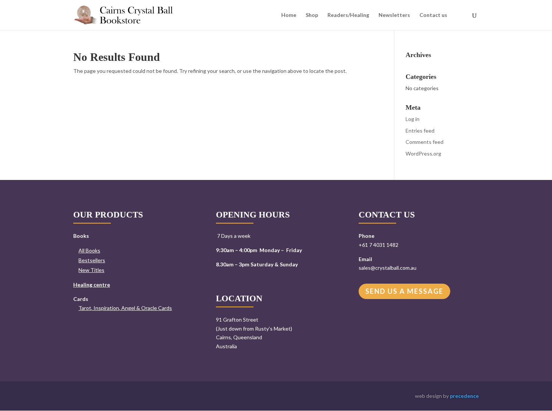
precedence (464, 396)
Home (288, 15)
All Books (89, 250)
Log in (412, 119)
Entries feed (420, 130)
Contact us (433, 15)
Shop (312, 15)
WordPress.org (423, 153)
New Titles (91, 270)
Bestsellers (91, 260)
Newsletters (394, 15)
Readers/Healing (348, 15)
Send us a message (404, 291)
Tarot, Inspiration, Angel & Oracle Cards (125, 308)
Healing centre (91, 284)
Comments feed (424, 142)
